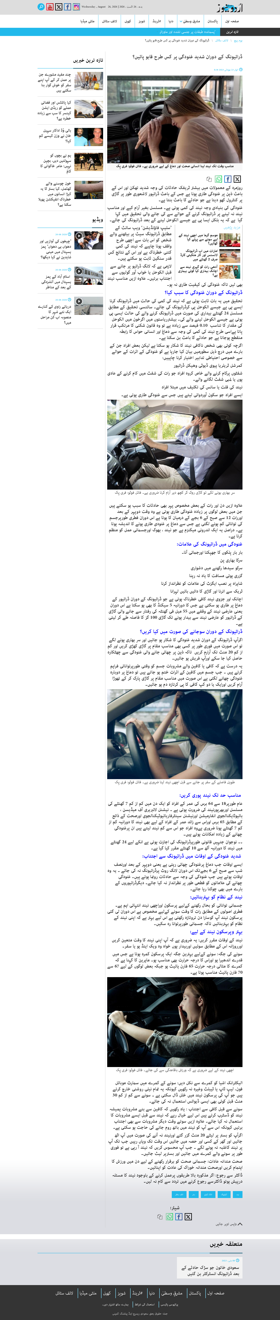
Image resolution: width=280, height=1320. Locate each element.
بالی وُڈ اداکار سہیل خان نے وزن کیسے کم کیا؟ (55, 136)
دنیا (171, 21)
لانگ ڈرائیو (208, 1194)
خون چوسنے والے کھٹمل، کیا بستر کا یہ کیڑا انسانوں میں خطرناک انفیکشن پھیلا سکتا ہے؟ (54, 194)
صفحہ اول (232, 21)
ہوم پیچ (238, 40)
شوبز (142, 21)
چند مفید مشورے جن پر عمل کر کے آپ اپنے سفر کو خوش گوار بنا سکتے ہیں (54, 82)
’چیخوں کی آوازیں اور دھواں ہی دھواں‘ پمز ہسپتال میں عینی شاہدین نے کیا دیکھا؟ (55, 249)
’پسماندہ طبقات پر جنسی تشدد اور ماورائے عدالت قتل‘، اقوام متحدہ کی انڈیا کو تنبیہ (158, 32)
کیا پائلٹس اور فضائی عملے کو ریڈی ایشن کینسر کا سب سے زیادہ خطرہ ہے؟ (54, 110)
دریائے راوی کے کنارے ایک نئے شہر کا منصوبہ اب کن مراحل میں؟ (54, 315)
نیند (237, 1194)
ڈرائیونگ (224, 1194)
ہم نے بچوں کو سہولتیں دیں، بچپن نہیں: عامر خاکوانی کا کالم (55, 163)
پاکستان (213, 21)
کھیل (128, 21)
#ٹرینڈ (157, 21)
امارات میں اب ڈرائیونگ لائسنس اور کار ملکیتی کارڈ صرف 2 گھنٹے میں (199, 255)
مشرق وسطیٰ (191, 21)
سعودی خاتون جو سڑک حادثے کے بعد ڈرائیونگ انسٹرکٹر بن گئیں (210, 1270)
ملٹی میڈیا (87, 21)
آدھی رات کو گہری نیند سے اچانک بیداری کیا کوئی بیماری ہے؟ (198, 271)
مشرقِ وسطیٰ (171, 1293)
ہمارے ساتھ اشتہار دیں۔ (115, 1304)
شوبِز (121, 1293)
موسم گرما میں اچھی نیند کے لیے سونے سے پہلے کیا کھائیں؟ (198, 239)
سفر (193, 1194)
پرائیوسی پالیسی (169, 1304)
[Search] (41, 6)
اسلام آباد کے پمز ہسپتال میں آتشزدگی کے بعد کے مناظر (56, 282)
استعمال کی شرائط (145, 1304)
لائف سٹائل (109, 21)
